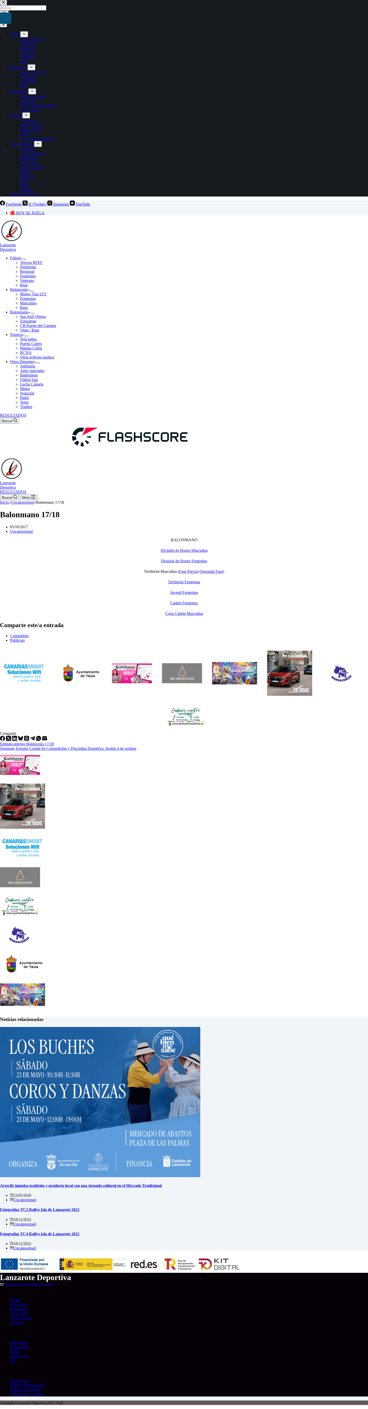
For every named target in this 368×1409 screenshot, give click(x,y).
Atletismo (27, 366)
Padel (24, 398)
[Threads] (27, 739)
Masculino (28, 303)
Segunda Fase (212, 571)
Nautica (16, 334)
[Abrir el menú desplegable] (24, 259)
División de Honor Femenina (184, 561)
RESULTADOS (13, 415)
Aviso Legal (19, 1380)
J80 (13, 1360)
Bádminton (29, 375)
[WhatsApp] (39, 739)
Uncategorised (21, 531)
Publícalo (17, 640)
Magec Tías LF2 (33, 294)
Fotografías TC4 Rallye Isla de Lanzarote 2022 (39, 1234)
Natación (27, 393)
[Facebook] (3, 739)
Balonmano (19, 312)
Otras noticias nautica (37, 357)
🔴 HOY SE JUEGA (27, 213)
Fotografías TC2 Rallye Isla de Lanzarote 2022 (39, 1209)
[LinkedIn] (15, 739)
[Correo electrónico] (44, 739)
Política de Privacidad (27, 1385)
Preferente (28, 267)
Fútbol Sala (29, 380)
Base (24, 285)
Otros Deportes (22, 362)
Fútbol (15, 258)
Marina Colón (31, 348)
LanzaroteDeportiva (8, 247)
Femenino (28, 276)
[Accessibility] (5, 18)
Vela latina (28, 339)
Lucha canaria (21, 1318)
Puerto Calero (31, 343)
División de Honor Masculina (184, 550)
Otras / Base (29, 330)
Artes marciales (32, 371)
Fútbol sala (18, 1313)
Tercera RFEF (31, 262)
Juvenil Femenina (184, 592)
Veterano (27, 280)
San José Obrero (33, 316)
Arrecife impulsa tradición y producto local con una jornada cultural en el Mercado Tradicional (81, 1185)
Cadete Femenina (184, 603)
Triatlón (26, 407)
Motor (25, 389)
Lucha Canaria (31, 384)
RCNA (26, 352)
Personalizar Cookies (26, 1394)
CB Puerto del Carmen (38, 325)
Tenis (24, 402)
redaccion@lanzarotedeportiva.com (29, 1284)
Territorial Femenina (184, 582)
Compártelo (19, 636)
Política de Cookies (25, 1389)
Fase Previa (188, 571)
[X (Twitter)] (9, 739)
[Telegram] (33, 739)
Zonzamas (28, 321)
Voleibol (16, 1322)
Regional (27, 271)
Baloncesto (19, 289)
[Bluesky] (21, 739)
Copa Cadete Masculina (184, 613)
